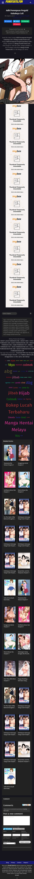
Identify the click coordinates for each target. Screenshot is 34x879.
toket (21, 360)
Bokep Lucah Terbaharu (19, 408)
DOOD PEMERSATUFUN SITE (20, 347)
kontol (31, 360)
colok (8, 360)
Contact (19, 862)
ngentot (7, 383)
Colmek (12, 399)
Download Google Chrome (9, 355)
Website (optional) (24, 832)
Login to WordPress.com (19, 829)
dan (27, 371)
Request (26, 862)
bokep (22, 377)
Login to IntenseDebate (7, 829)
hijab (13, 361)
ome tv (25, 387)
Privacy (13, 862)
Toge (20, 387)
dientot (17, 360)
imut (6, 364)
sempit (12, 382)
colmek (28, 365)
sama (24, 360)
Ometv (11, 417)
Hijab (24, 393)
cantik (17, 383)
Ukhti (10, 387)
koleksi (9, 377)
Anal (23, 417)
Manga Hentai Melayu (19, 426)
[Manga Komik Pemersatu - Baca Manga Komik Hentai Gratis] (14, 2)
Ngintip (28, 399)
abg (8, 371)
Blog (7, 862)
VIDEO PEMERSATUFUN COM (19, 343)
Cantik (28, 417)
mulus (30, 377)
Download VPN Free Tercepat (25, 353)
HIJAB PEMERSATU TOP (20, 345)
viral (23, 382)
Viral (21, 435)
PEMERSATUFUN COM (17, 351)
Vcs (17, 435)
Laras (15, 387)
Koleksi (19, 399)
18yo (11, 365)
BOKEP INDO (24, 341)
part (19, 371)
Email (13, 831)
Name (5, 831)
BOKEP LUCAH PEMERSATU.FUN (9, 341)
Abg (29, 382)
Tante (18, 417)
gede (28, 360)
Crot (24, 399)
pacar (25, 377)
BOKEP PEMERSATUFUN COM (25, 349)
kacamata (15, 371)
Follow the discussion (29, 805)
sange (23, 371)
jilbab (16, 377)
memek (18, 365)
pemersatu (31, 371)
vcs (5, 360)
